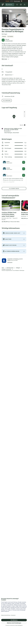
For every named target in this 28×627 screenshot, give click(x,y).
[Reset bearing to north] (24, 116)
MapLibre (22, 125)
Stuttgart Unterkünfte (6, 269)
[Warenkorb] (21, 4)
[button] (14, 17)
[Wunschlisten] (17, 4)
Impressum (9, 262)
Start (3, 267)
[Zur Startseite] (3, 4)
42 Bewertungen (9, 40)
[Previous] (2, 17)
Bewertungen (17, 1)
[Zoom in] (24, 112)
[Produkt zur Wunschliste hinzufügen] (24, 11)
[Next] (26, 17)
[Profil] (24, 4)
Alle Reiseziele (9, 267)
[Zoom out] (24, 114)
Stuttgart (18, 267)
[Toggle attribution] (25, 125)
